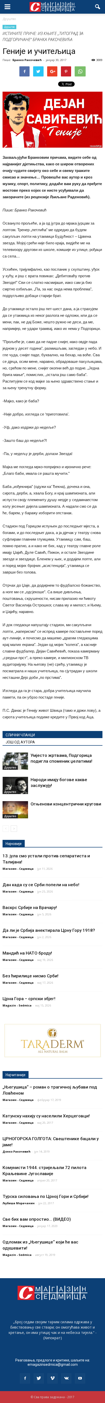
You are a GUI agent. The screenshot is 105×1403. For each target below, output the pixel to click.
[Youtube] (80, 1378)
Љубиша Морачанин (19, 1203)
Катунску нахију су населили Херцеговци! (46, 1115)
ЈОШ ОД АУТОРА (20, 742)
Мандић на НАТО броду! (27, 953)
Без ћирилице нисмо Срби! (30, 975)
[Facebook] (25, 1378)
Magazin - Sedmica (17, 1005)
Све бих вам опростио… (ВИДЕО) (37, 1219)
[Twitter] (39, 1378)
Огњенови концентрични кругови (66, 803)
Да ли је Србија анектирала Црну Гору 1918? (49, 930)
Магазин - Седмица (18, 869)
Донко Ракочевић (17, 1151)
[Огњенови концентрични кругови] (15, 810)
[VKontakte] (66, 1378)
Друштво (9, 27)
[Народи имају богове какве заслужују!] (15, 785)
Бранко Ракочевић (27, 60)
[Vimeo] (52, 1378)
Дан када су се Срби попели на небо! (41, 884)
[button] (98, 7)
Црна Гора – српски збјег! (29, 998)
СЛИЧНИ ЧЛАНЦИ (20, 735)
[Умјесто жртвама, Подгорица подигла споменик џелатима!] (15, 761)
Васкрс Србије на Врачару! (30, 907)
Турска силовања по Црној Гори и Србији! (45, 1196)
